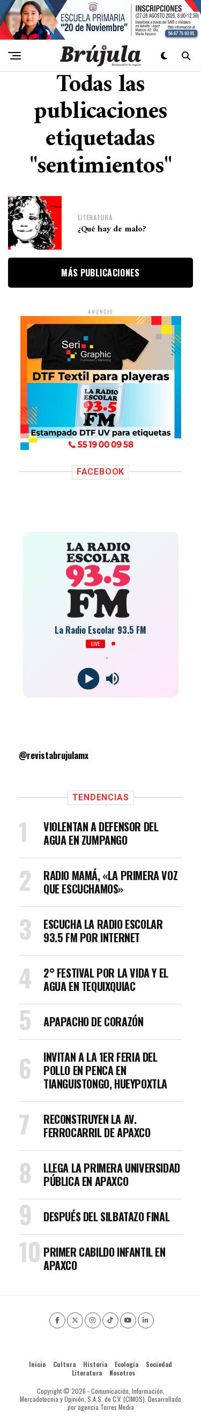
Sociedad (159, 1364)
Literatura (87, 1372)
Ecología (126, 1364)
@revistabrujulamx (53, 755)
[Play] (88, 678)
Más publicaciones (100, 272)
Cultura (64, 1364)
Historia (95, 1364)
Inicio (37, 1364)
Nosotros (122, 1372)
